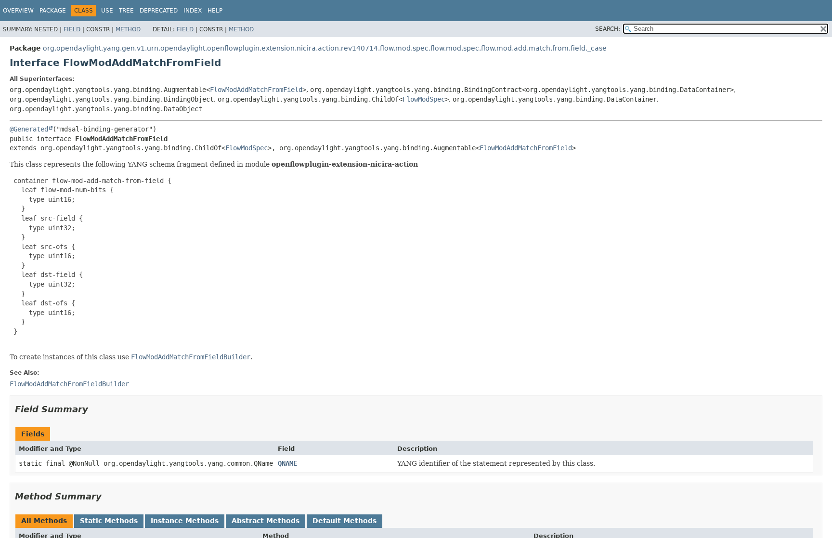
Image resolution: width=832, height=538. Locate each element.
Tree (126, 10)
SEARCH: (607, 29)
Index (192, 10)
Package (52, 10)
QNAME (287, 463)
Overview (18, 10)
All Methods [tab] (44, 521)
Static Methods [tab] (109, 521)
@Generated (29, 129)
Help (215, 10)
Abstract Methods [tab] (265, 521)
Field (72, 29)
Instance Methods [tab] (185, 521)
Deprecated (159, 10)
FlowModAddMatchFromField (256, 89)
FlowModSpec (424, 99)
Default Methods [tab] (344, 521)
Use (107, 10)
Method (128, 29)
